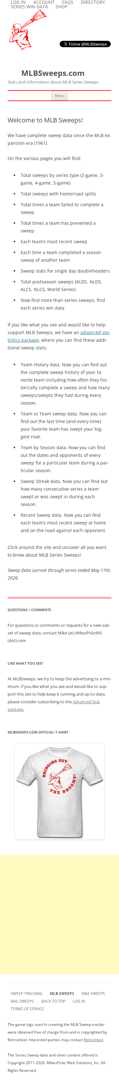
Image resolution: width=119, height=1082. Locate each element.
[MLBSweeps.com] (28, 48)
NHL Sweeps (22, 1001)
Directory (93, 2)
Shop (61, 6)
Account (44, 2)
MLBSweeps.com (53, 76)
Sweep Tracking (27, 993)
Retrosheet (93, 1039)
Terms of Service (27, 1009)
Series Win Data (29, 6)
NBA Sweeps (93, 993)
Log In (18, 2)
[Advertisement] (59, 914)
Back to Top (53, 1001)
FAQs (67, 2)
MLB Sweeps (62, 993)
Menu (59, 95)
